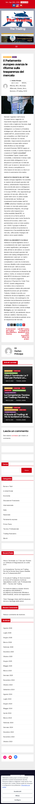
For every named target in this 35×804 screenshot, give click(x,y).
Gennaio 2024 (8, 727)
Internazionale (8, 505)
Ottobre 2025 (7, 656)
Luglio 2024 (7, 699)
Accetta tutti (17, 791)
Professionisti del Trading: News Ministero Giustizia (11, 331)
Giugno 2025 (7, 661)
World (14, 57)
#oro (24, 88)
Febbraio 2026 (8, 647)
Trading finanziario (10, 392)
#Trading (20, 91)
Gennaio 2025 (8, 675)
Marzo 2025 (7, 671)
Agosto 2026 (7, 628)
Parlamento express (10, 519)
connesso (14, 435)
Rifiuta (17, 795)
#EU (17, 86)
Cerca (5, 464)
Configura (17, 800)
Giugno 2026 (7, 637)
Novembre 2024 (9, 680)
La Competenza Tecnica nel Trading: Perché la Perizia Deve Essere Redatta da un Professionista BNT (16, 571)
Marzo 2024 (7, 718)
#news (19, 88)
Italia (23, 388)
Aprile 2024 (7, 713)
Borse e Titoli (7, 57)
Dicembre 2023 (8, 732)
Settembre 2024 (9, 689)
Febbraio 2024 (8, 723)
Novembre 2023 (9, 737)
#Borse (12, 86)
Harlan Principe (16, 80)
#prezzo (13, 91)
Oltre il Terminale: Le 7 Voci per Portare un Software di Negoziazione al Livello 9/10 (17, 562)
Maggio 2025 (7, 666)
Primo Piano (8, 390)
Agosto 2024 (7, 694)
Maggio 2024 (7, 708)
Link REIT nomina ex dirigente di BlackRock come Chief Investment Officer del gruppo (23, 334)
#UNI (25, 91)
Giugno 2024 (7, 704)
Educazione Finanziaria (11, 409)
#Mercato (13, 88)
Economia (6, 496)
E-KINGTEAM (17, 370)
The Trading (17, 28)
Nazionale (6, 515)
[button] (29, 46)
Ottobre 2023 (7, 741)
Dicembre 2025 (8, 652)
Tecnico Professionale (11, 373)
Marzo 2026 (7, 642)
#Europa (22, 86)
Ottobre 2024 (8, 685)
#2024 (24, 83)
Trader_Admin (21, 381)
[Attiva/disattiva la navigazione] (16, 46)
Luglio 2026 (7, 633)
